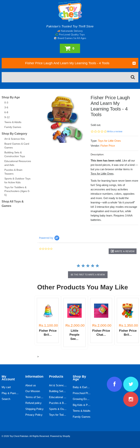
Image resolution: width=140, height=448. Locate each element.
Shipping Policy (34, 408)
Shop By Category (14, 133)
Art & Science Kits (14, 138)
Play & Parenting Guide (15, 393)
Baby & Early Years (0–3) (88, 387)
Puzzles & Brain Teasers (63, 402)
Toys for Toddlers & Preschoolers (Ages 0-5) (17, 191)
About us (30, 385)
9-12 (7, 117)
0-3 (6, 102)
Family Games (12, 127)
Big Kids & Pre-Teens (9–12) (89, 404)
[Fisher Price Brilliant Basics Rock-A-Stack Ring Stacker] (48, 311)
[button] (123, 251)
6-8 (6, 112)
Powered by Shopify (60, 436)
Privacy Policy (33, 414)
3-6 (6, 107)
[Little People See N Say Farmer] (74, 311)
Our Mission (32, 391)
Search (6, 398)
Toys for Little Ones (109, 140)
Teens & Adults (12, 122)
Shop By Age (11, 97)
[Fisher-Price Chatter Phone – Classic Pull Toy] (101, 311)
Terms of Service (35, 397)
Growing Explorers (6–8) (87, 398)
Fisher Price (107, 145)
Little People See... (74, 335)
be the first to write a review (88, 274)
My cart (6, 387)
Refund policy (33, 402)
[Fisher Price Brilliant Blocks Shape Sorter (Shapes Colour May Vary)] (128, 311)
